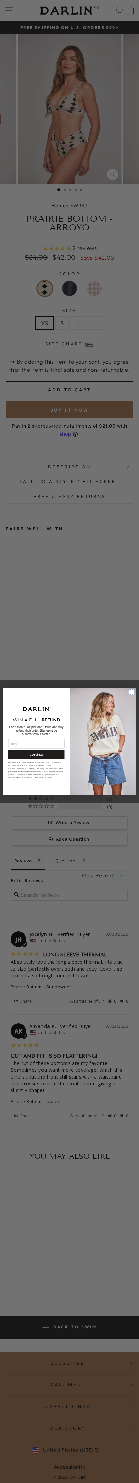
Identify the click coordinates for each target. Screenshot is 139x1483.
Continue (36, 755)
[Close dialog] (131, 692)
